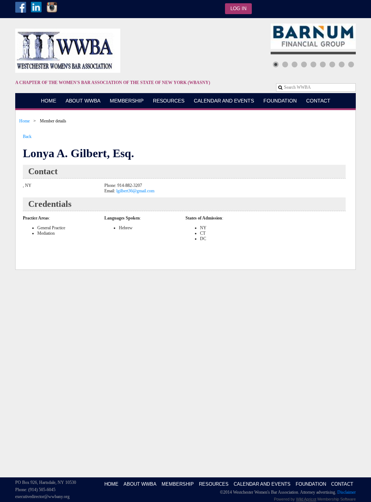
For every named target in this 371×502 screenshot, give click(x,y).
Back (27, 136)
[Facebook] (20, 7)
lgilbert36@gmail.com (135, 190)
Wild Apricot (306, 499)
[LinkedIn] (36, 7)
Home (24, 121)
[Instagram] (51, 7)
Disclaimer (346, 492)
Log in (238, 8)
